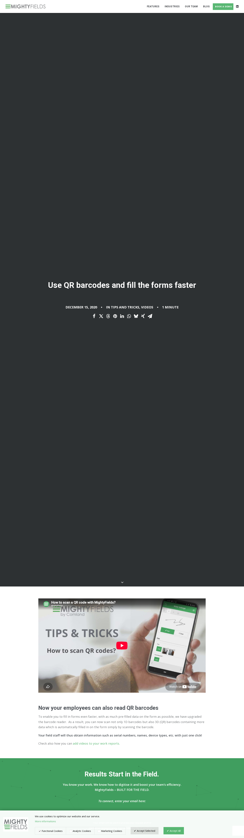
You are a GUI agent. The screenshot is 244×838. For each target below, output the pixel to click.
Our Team (191, 6)
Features (153, 6)
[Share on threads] (108, 316)
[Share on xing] (143, 316)
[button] (237, 6)
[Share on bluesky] (136, 316)
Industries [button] (172, 6)
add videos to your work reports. (96, 743)
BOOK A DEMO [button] (223, 6)
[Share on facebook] (94, 316)
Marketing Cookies (111, 831)
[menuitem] (153, 6)
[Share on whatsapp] (129, 316)
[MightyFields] (25, 6)
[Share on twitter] (101, 316)
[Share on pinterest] (115, 316)
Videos (147, 307)
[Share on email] (150, 316)
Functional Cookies (52, 831)
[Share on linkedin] (122, 316)
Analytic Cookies (81, 831)
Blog (206, 6)
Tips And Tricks (125, 307)
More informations (45, 821)
